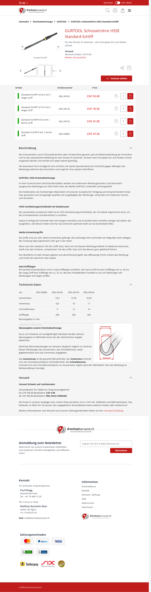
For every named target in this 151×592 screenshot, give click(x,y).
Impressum (87, 507)
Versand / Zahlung (91, 494)
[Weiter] (58, 46)
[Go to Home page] (33, 10)
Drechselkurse (89, 486)
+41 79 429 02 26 (28, 512)
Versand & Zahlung (113, 410)
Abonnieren (121, 450)
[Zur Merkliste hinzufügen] (129, 68)
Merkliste (108, 2)
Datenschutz (88, 503)
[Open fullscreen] (40, 44)
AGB (84, 498)
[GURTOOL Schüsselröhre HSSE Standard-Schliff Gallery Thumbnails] (40, 70)
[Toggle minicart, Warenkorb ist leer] (122, 10)
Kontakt (85, 490)
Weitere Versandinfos (75, 57)
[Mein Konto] (115, 10)
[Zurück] (22, 46)
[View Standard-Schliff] (30, 71)
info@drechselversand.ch (37, 518)
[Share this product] (122, 68)
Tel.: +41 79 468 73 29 (30, 496)
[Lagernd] (18, 96)
